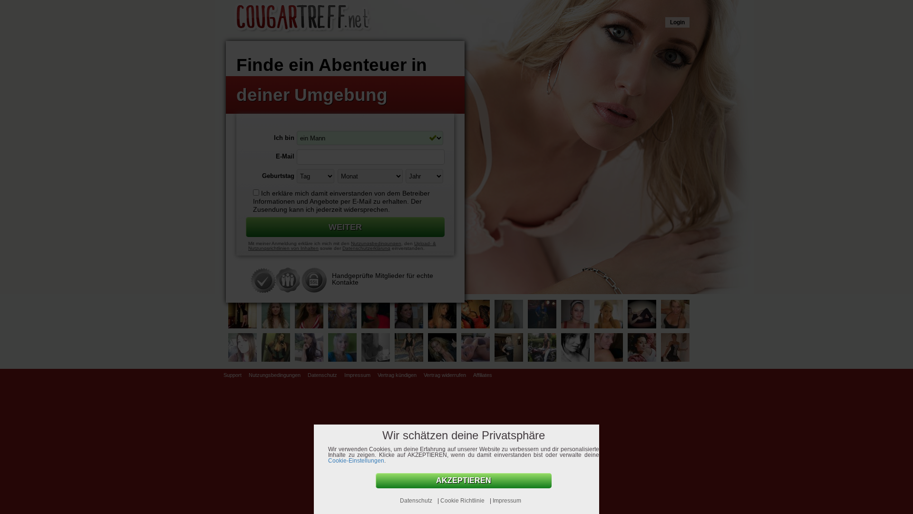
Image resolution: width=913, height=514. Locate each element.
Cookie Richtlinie (463, 500)
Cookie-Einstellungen (356, 460)
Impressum (507, 500)
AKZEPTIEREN (463, 480)
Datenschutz (417, 500)
